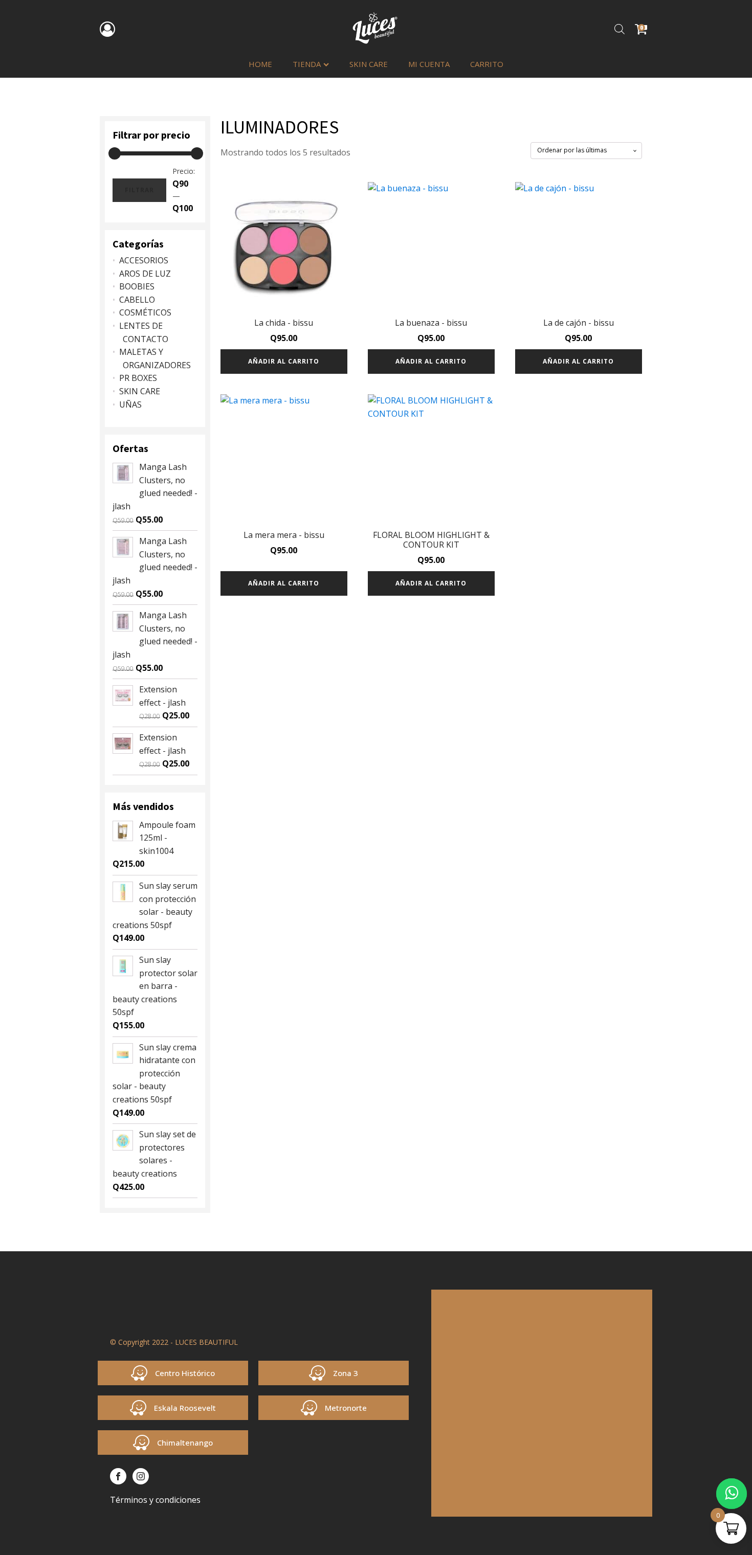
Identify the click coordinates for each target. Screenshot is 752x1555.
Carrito (486, 64)
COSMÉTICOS (145, 312)
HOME (260, 64)
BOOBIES (136, 286)
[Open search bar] (619, 29)
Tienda (307, 64)
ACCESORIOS (143, 260)
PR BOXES (138, 378)
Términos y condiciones (155, 1499)
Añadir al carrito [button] (283, 361)
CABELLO (137, 299)
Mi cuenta (429, 64)
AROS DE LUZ (145, 273)
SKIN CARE (368, 64)
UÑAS (130, 404)
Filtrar (139, 190)
